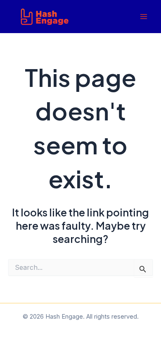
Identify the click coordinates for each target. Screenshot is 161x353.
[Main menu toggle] (143, 16)
